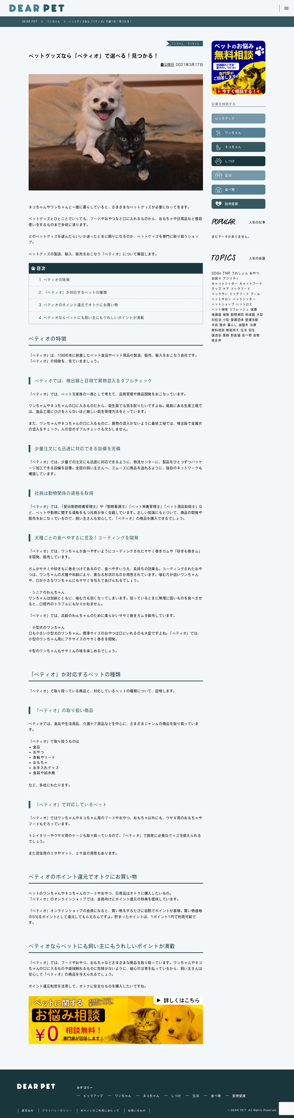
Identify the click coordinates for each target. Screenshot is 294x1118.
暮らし (232, 324)
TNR (226, 273)
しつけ (229, 161)
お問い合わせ (137, 1110)
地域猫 (250, 314)
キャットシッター (225, 283)
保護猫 (216, 314)
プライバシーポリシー (57, 1110)
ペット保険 (220, 309)
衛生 (252, 330)
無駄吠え (232, 330)
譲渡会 (216, 335)
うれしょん (240, 273)
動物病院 (237, 314)
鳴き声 (216, 340)
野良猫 (236, 335)
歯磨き (244, 324)
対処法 (216, 319)
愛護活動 (251, 319)
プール (255, 293)
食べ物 (229, 189)
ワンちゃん (178, 43)
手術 (215, 324)
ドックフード (241, 288)
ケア (226, 288)
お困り (216, 278)
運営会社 (28, 1110)
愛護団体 (237, 319)
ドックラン (220, 293)
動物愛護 (231, 203)
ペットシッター (244, 299)
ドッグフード (239, 293)
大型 (260, 314)
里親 (226, 335)
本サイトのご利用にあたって (100, 1110)
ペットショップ (223, 304)
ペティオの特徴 (57, 279)
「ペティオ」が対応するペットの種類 (75, 292)
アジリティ (231, 278)
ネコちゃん (193, 43)
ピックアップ (225, 118)
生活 (228, 175)
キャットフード (250, 283)
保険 (226, 314)
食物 (256, 335)
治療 (253, 324)
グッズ (216, 288)
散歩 (223, 324)
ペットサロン (221, 299)
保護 (254, 309)
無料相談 (218, 330)
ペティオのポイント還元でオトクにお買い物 (81, 305)
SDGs (216, 273)
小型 (226, 319)
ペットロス (244, 304)
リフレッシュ (239, 309)
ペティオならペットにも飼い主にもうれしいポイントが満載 (94, 317)
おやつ (254, 273)
